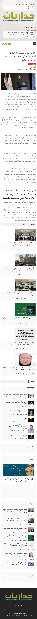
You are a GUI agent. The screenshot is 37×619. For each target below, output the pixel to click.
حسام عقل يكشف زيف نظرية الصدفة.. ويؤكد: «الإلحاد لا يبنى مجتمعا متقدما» (19, 194)
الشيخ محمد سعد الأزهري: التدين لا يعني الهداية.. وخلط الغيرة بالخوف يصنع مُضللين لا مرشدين (19, 368)
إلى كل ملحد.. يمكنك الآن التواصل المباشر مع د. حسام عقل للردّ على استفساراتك (19, 479)
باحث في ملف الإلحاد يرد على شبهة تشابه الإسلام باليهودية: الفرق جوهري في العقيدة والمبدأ (20, 33)
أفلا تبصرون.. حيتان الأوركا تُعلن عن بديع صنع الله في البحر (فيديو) (15, 563)
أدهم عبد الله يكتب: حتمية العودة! (17, 418)
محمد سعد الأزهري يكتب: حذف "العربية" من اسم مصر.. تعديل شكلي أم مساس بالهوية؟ (15, 426)
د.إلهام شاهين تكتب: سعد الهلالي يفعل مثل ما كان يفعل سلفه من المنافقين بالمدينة (15, 395)
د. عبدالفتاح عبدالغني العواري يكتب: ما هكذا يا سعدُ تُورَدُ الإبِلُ (16, 403)
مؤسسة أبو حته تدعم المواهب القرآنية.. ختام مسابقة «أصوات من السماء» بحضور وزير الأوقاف (20, 269)
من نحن (8, 615)
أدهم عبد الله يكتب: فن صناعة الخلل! (16, 435)
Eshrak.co (4, 613)
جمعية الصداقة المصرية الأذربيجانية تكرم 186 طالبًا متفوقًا (20, 294)
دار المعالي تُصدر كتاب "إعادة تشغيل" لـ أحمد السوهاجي (19, 317)
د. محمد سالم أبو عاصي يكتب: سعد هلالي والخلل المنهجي (15, 411)
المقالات (30, 389)
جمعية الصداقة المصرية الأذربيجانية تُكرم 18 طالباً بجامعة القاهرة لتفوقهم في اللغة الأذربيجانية (20, 244)
